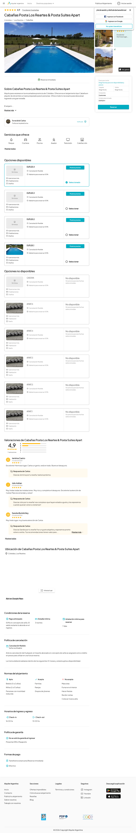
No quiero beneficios (114, 26)
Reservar (113, 107)
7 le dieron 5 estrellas (30, 10)
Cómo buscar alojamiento (40, 793)
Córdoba (8, 20)
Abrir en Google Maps (14, 598)
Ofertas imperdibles (38, 789)
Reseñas (33, 796)
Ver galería (125, 69)
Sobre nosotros (10, 800)
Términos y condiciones (64, 789)
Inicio (6, 789)
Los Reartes (18, 20)
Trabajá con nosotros (12, 803)
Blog (32, 800)
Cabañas (29, 20)
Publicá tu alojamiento (13, 796)
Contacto (8, 793)
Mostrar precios (75, 167)
